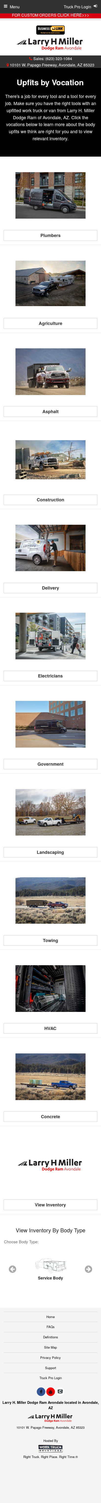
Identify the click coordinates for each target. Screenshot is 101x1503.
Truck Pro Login (50, 1377)
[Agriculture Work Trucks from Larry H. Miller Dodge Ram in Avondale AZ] (50, 284)
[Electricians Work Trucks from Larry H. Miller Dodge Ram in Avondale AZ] (50, 636)
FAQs (51, 1326)
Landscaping (50, 852)
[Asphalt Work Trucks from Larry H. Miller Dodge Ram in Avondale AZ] (50, 372)
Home (50, 1316)
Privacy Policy (50, 1357)
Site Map (50, 1347)
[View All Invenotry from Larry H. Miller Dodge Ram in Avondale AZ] (50, 1165)
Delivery (50, 588)
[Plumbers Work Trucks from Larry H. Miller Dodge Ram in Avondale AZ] (50, 195)
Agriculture (50, 323)
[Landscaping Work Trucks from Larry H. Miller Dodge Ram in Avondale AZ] (50, 812)
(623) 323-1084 (58, 58)
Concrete (50, 1116)
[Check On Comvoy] (60, 1391)
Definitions (50, 1337)
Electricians (50, 676)
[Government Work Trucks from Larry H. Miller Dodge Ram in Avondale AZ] (50, 724)
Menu (15, 7)
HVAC (50, 1028)
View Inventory (50, 1205)
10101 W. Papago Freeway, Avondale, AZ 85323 (51, 65)
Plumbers (50, 235)
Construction (50, 499)
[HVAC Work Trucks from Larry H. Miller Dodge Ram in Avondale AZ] (50, 989)
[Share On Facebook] (41, 1391)
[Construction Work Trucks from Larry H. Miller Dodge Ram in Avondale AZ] (50, 460)
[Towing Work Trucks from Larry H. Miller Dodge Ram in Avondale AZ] (50, 900)
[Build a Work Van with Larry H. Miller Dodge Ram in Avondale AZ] (50, 1077)
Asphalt (50, 411)
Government (50, 764)
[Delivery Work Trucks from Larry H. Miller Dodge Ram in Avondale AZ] (50, 548)
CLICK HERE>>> (73, 15)
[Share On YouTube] (50, 1391)
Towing (50, 940)
